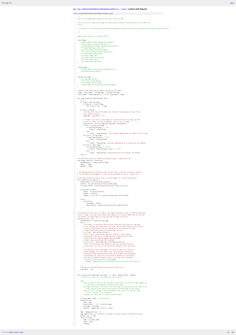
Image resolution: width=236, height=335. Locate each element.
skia (74, 9)
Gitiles (11, 332)
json (232, 332)
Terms (21, 332)
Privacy (16, 332)
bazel (124, 9)
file (110, 13)
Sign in (232, 3)
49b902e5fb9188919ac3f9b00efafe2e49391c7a (100, 9)
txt (228, 332)
